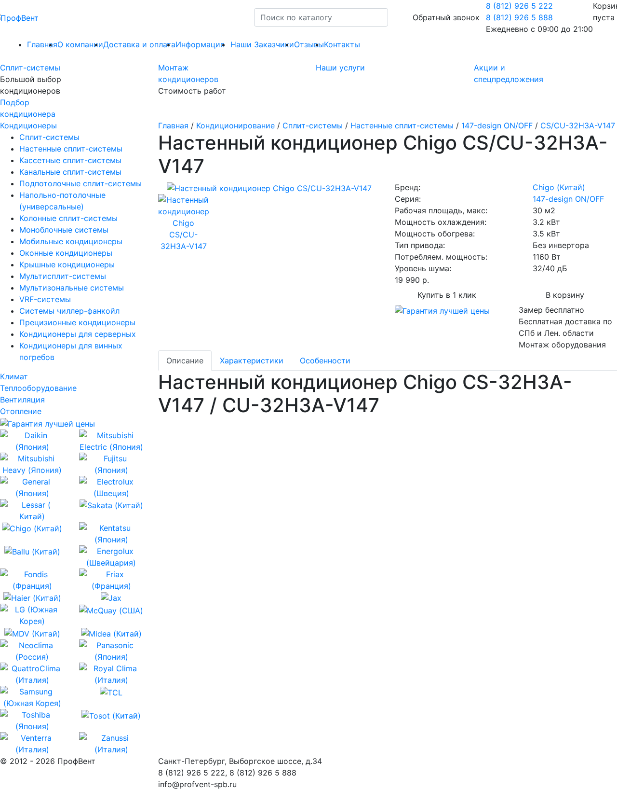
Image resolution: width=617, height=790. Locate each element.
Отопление (20, 411)
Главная (173, 125)
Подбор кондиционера (27, 108)
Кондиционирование (235, 125)
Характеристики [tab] (251, 360)
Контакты (342, 44)
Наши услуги (340, 67)
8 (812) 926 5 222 (519, 6)
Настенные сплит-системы (402, 125)
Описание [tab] (184, 360)
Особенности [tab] (325, 360)
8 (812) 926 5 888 (519, 17)
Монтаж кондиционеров (188, 73)
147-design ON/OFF (497, 125)
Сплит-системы (30, 67)
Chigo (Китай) (559, 187)
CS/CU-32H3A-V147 (577, 125)
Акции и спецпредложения (508, 73)
